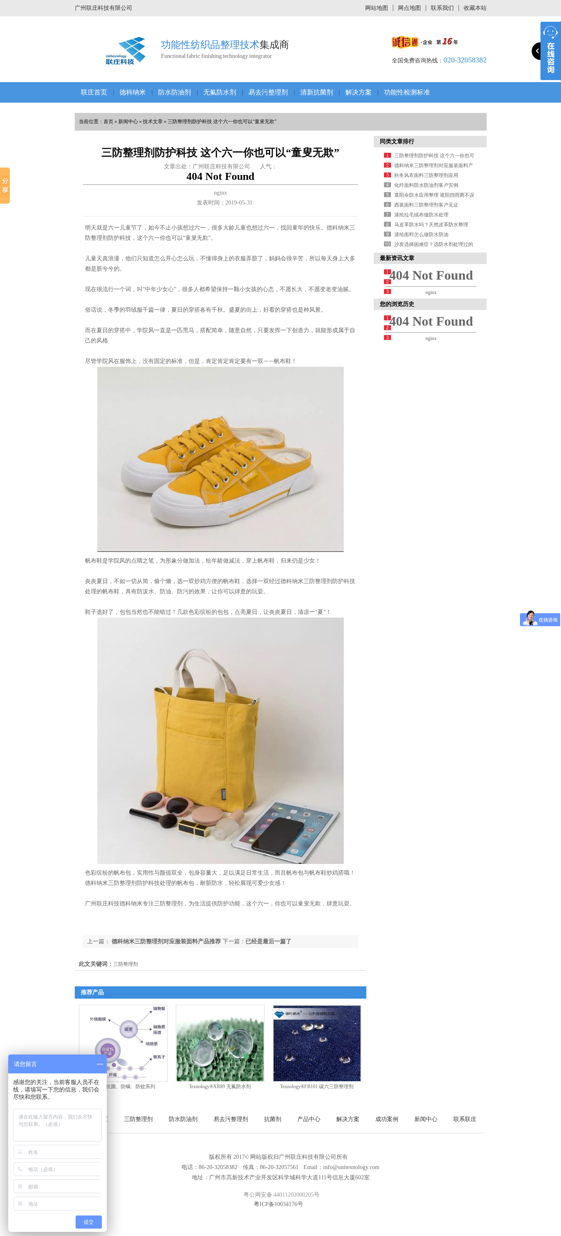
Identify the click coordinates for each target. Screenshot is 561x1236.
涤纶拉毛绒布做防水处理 (421, 215)
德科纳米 (133, 92)
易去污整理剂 (268, 92)
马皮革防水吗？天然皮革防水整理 (431, 224)
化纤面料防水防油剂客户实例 (426, 185)
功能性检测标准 (407, 92)
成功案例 (386, 1119)
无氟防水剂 (219, 92)
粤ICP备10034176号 (278, 1204)
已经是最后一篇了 (269, 941)
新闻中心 (128, 121)
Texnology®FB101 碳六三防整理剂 (317, 1086)
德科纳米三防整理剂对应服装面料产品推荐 (165, 941)
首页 (108, 121)
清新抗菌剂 (316, 92)
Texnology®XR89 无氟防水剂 (220, 1086)
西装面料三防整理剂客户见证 (426, 205)
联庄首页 (94, 92)
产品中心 (308, 1119)
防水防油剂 (174, 92)
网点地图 (409, 8)
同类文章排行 (397, 141)
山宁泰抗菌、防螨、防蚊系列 (123, 1086)
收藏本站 (475, 8)
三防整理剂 (138, 1119)
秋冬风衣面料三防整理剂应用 (426, 175)
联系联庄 (464, 1119)
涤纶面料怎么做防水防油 (421, 234)
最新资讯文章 (397, 258)
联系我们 (442, 8)
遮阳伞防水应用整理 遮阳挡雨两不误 (434, 195)
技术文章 (153, 121)
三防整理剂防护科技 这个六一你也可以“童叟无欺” (222, 121)
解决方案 (358, 92)
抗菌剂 (272, 1119)
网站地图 (376, 8)
